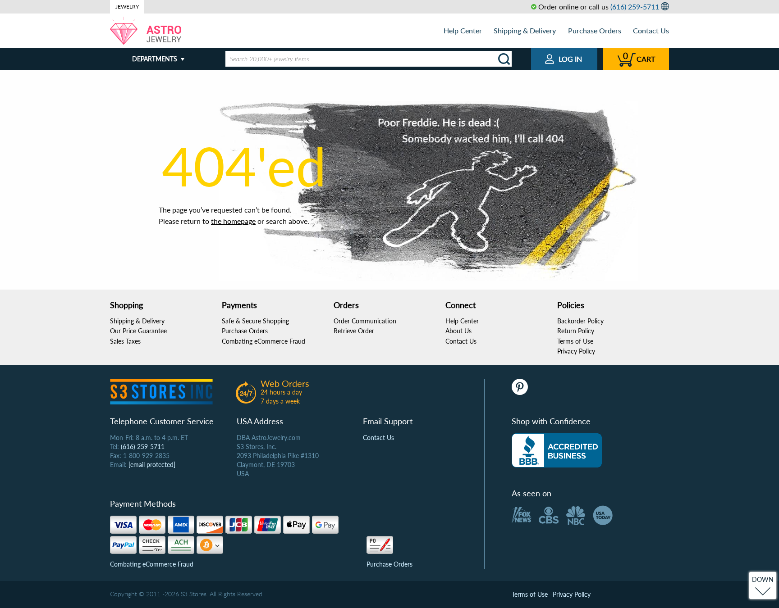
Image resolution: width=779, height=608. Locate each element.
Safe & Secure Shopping (255, 321)
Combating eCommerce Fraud (263, 341)
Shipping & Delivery (525, 30)
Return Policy (575, 331)
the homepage (233, 221)
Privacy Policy (576, 351)
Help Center (463, 30)
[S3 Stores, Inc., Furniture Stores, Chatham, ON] (557, 450)
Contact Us (651, 30)
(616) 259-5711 (634, 6)
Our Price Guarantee (138, 331)
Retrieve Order (354, 331)
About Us (458, 331)
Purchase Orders (594, 30)
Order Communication (365, 321)
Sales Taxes (125, 341)
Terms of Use (575, 341)
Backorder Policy (580, 321)
